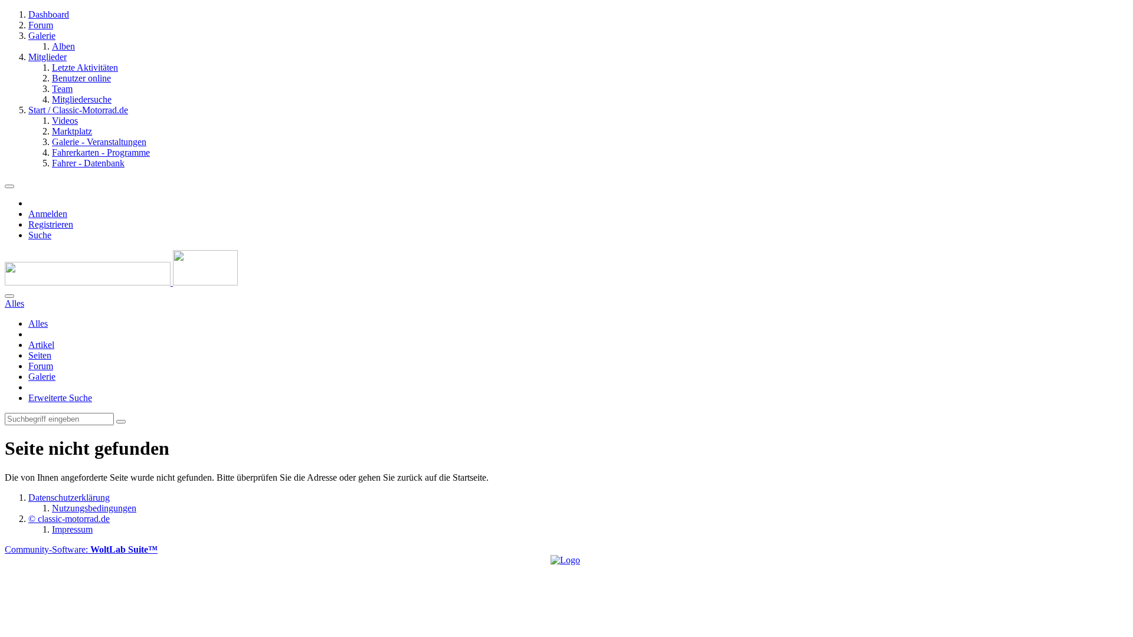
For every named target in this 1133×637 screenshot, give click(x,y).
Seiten (39, 355)
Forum (40, 366)
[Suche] (9, 296)
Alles (38, 323)
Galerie (41, 377)
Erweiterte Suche (60, 398)
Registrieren (50, 224)
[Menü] (9, 186)
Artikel (41, 345)
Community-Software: (81, 549)
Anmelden (47, 214)
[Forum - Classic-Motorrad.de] (121, 282)
